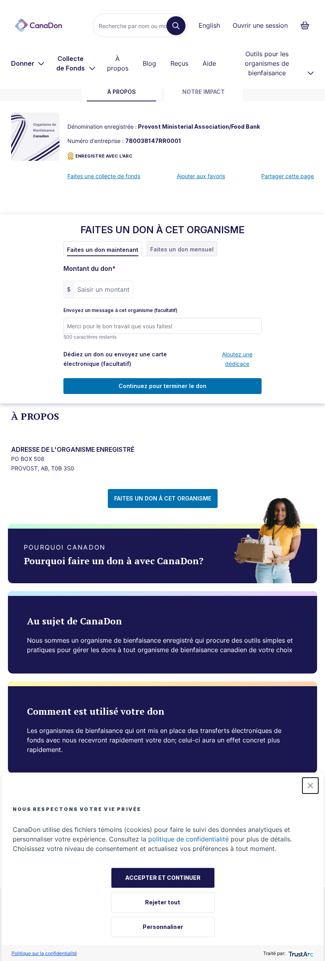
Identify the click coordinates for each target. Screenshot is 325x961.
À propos (117, 63)
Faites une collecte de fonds (103, 176)
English (209, 25)
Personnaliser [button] (163, 926)
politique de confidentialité (188, 839)
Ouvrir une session (260, 25)
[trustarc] (300, 953)
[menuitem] (28, 63)
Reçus (179, 63)
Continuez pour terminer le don (162, 385)
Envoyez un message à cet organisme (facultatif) (120, 310)
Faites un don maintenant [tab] (102, 249)
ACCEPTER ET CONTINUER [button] (163, 877)
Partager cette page (287, 176)
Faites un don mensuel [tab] (182, 249)
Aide (209, 63)
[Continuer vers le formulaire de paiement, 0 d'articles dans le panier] (307, 25)
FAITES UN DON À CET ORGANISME (162, 498)
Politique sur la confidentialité (44, 953)
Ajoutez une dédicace (237, 359)
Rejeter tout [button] (162, 902)
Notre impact (203, 91)
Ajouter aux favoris (201, 176)
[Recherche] (175, 25)
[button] (310, 786)
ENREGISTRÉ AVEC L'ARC (103, 156)
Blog (149, 63)
